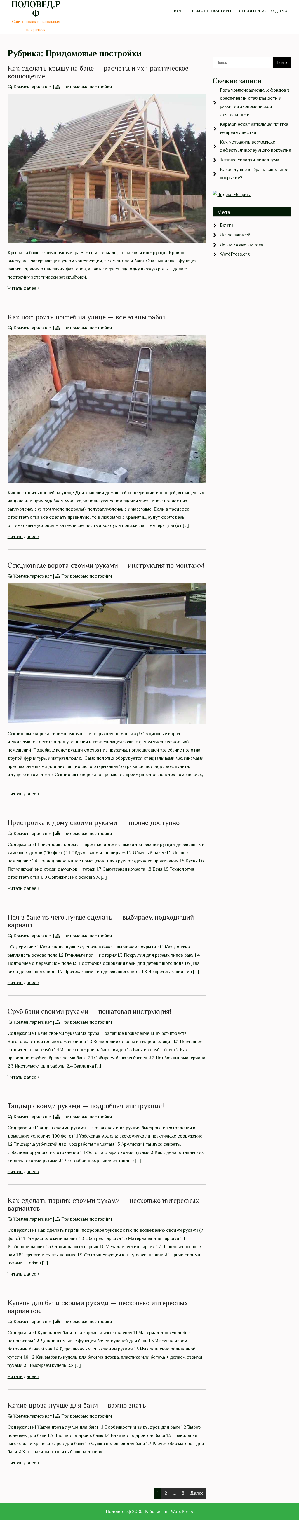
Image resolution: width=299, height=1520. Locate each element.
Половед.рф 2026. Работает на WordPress (149, 1511)
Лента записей (235, 234)
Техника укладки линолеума (249, 160)
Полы (179, 11)
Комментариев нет (32, 87)
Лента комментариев (241, 244)
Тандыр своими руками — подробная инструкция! (86, 1106)
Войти (226, 225)
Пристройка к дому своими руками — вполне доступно (94, 823)
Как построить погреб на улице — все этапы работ (87, 317)
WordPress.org (235, 254)
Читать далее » (23, 288)
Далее (197, 1493)
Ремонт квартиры (212, 11)
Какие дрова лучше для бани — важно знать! (78, 1405)
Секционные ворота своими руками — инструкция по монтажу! (106, 565)
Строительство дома (263, 11)
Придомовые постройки (86, 87)
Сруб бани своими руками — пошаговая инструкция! (89, 1011)
